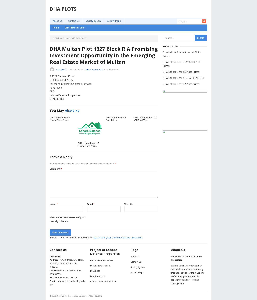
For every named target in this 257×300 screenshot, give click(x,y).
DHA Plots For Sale (74, 27)
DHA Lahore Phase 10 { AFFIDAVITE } (145, 119)
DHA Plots (95, 270)
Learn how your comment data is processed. (117, 237)
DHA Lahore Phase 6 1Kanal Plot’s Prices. (60, 119)
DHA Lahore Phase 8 (100, 265)
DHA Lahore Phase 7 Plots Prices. (181, 84)
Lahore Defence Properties (103, 281)
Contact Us (74, 20)
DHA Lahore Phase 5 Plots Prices (116, 119)
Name (54, 204)
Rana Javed (60, 69)
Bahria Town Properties (101, 260)
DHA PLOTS (63, 9)
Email (91, 204)
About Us (57, 20)
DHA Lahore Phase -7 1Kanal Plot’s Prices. (88, 144)
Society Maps (114, 20)
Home (56, 27)
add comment (113, 69)
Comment (56, 168)
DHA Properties (97, 276)
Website (128, 204)
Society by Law (93, 20)
